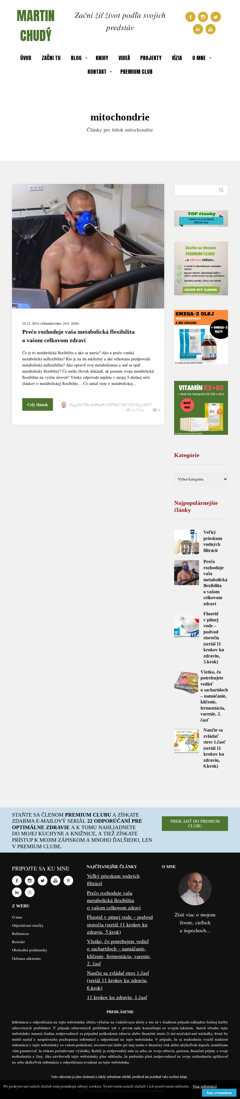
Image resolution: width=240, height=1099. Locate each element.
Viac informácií (205, 1086)
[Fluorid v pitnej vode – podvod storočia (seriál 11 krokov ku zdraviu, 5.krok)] (186, 624)
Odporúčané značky (28, 925)
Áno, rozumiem (219, 1092)
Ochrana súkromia (26, 958)
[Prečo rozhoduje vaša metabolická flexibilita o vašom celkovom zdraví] (186, 572)
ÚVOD (25, 58)
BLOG (76, 58)
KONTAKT (97, 72)
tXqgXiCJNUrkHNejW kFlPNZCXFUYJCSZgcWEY (110, 404)
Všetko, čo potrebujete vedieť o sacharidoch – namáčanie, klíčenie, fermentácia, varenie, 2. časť (214, 696)
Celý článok (37, 404)
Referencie (20, 933)
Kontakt (18, 941)
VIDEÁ (124, 58)
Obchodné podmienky (29, 950)
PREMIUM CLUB (136, 72)
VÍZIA (177, 58)
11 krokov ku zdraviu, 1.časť (117, 997)
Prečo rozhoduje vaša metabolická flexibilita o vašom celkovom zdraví (114, 900)
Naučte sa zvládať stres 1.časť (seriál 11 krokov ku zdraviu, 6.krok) (214, 748)
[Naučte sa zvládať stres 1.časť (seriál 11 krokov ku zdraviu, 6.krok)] (186, 741)
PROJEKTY (151, 58)
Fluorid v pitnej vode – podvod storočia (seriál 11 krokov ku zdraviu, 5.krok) (213, 637)
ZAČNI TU (51, 58)
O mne (17, 917)
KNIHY (102, 58)
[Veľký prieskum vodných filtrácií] (186, 542)
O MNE (199, 58)
